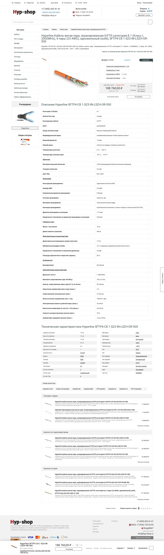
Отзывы (96, 548)
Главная (45, 29)
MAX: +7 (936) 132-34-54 (84, 12)
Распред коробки (20, 79)
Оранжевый (139, 369)
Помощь (17, 3)
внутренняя (139, 339)
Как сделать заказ (106, 548)
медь (137, 336)
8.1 (81, 366)
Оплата (42, 3)
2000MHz (139, 373)
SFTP (137, 349)
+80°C (137, 343)
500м (82, 356)
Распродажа (97, 521)
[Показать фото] (44, 59)
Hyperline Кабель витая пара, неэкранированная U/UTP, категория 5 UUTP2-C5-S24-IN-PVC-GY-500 (91, 402)
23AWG (82, 363)
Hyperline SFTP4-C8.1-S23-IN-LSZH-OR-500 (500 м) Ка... (35, 551)
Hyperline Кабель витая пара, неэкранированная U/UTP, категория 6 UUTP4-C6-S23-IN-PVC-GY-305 (91, 454)
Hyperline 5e (112, 389)
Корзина (130, 548)
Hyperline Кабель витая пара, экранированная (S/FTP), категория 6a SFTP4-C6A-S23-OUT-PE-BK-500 (92, 482)
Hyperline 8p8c (88, 389)
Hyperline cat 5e (48, 389)
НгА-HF (82, 353)
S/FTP (138, 363)
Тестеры (17, 57)
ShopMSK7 (148, 528)
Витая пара (64, 29)
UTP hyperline (101, 389)
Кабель (17, 34)
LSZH (137, 333)
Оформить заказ (144, 15)
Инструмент (18, 48)
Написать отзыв (110, 508)
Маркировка (18, 61)
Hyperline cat (124, 389)
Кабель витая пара (49, 383)
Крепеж (17, 66)
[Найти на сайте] (150, 22)
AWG (81, 359)
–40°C (138, 346)
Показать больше (143, 426)
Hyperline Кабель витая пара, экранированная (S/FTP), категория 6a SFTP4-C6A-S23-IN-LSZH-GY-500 (92, 474)
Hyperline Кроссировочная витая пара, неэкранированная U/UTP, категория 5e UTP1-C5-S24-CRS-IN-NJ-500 (95, 410)
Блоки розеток (19, 83)
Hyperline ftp (76, 389)
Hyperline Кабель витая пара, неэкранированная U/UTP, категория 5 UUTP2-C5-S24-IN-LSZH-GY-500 (92, 418)
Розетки (17, 70)
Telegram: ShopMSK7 (82, 15)
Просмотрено (142, 548)
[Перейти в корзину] (137, 10)
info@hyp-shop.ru (145, 533)
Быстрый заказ (113, 97)
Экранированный (141, 356)
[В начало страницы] (151, 548)
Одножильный (140, 359)
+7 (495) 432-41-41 (50, 8)
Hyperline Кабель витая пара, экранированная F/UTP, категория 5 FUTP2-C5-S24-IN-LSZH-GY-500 (91, 446)
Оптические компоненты (23, 52)
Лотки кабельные (20, 92)
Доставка (54, 3)
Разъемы (17, 74)
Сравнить (120, 548)
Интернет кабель (141, 366)
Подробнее (25, 128)
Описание (89, 548)
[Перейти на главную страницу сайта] (24, 12)
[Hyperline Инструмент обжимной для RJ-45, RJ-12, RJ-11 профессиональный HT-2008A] (18, 117)
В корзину (138, 97)
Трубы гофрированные (22, 97)
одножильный (84, 373)
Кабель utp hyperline (62, 389)
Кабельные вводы (21, 88)
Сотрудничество (98, 524)
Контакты (68, 3)
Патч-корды (18, 39)
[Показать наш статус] (25, 142)
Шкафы (17, 43)
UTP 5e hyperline (136, 389)
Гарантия (30, 3)
